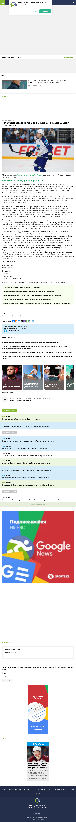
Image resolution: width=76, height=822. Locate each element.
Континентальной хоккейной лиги (28, 175)
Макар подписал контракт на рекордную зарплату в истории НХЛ (25, 478)
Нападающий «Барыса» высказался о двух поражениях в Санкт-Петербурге (28, 291)
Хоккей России (32, 316)
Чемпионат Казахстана (12, 649)
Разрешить (45, 11)
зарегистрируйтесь (24, 400)
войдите (12, 400)
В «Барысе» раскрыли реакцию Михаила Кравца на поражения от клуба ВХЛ (28, 299)
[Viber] (24, 321)
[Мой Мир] (18, 321)
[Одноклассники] (16, 321)
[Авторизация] (74, 2)
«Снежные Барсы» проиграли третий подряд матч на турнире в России (27, 456)
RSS (39, 794)
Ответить (6, 680)
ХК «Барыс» (14, 316)
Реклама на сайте (46, 789)
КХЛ (6, 655)
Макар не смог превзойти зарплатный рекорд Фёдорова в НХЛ (24, 448)
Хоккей (5, 97)
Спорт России (6, 316)
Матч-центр (68, 57)
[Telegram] (32, 321)
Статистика (35, 789)
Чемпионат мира (10, 652)
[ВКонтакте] (13, 321)
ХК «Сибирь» (23, 316)
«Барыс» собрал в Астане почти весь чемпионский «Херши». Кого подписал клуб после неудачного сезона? (37, 352)
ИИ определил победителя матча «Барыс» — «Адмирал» (21, 287)
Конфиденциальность (61, 789)
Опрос (4, 663)
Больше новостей (38, 504)
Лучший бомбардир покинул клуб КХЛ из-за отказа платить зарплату (26, 426)
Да (5, 673)
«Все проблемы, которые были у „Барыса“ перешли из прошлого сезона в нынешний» (30, 342)
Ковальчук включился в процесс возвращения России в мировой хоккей (28, 441)
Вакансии (18, 789)
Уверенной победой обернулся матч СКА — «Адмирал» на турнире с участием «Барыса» (32, 295)
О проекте (10, 789)
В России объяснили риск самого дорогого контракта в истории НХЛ (26, 470)
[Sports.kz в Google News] (38, 583)
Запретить (34, 11)
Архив (72, 789)
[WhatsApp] (27, 321)
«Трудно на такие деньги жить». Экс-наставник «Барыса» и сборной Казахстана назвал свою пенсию (36, 303)
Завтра (18, 57)
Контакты (26, 789)
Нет (5, 676)
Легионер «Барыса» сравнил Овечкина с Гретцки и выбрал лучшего (26, 463)
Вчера (4, 57)
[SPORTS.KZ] (38, 709)
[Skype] (29, 321)
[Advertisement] (38, 31)
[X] (21, 321)
